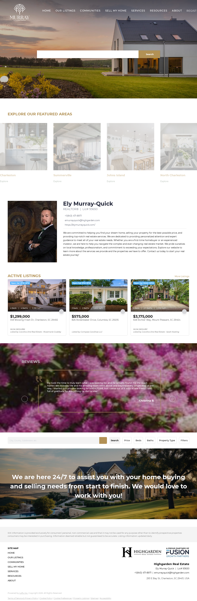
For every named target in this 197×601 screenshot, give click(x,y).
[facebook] (64, 260)
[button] (20, 12)
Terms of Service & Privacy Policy (23, 598)
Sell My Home (116, 10)
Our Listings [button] (65, 10)
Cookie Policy (46, 598)
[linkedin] (70, 260)
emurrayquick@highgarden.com (171, 572)
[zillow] (76, 260)
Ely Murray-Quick (88, 203)
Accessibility (105, 598)
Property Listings (81, 598)
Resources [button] (158, 10)
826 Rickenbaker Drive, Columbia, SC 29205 (95, 319)
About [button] (177, 10)
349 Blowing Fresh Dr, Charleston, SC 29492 (34, 319)
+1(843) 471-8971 (143, 572)
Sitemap (94, 598)
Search (115, 440)
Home (46, 10)
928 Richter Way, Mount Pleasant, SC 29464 (156, 319)
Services (138, 10)
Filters (184, 440)
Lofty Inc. (23, 593)
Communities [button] (90, 10)
